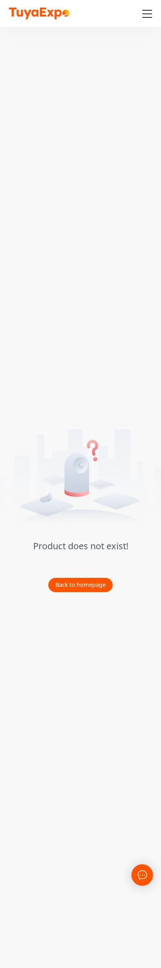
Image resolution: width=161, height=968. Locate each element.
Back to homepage (80, 585)
